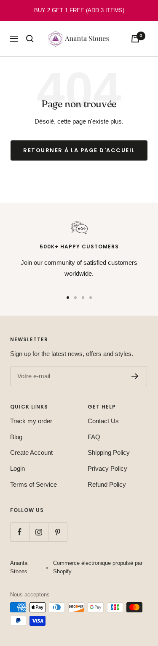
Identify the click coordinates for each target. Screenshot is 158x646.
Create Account (31, 452)
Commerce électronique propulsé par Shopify (97, 567)
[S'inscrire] (135, 376)
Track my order (31, 421)
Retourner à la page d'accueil (79, 150)
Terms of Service (33, 484)
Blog (16, 436)
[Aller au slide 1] (68, 297)
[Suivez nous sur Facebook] (19, 531)
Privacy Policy (107, 468)
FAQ (94, 436)
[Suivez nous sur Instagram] (38, 531)
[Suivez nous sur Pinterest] (57, 531)
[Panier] (135, 38)
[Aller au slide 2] (75, 297)
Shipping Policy (109, 452)
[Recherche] (30, 38)
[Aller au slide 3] (83, 297)
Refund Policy (107, 484)
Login (17, 468)
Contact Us (103, 421)
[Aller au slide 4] (90, 297)
